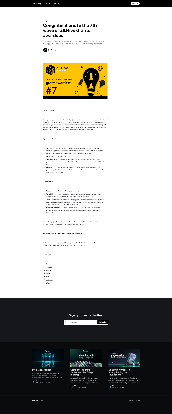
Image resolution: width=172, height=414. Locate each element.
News (45, 21)
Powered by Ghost (134, 400)
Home (48, 3)
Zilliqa (50, 49)
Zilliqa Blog (36, 3)
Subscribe (135, 3)
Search (56, 3)
